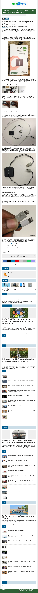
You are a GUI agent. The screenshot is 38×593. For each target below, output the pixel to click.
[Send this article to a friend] (21, 261)
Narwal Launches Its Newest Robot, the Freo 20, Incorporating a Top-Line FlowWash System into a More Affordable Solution (22, 536)
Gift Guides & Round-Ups (20, 12)
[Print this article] (25, 261)
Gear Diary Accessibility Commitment (24, 591)
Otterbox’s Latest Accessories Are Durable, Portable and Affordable (14, 289)
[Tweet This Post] (9, 261)
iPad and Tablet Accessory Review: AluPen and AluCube (32, 290)
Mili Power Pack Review (22, 289)
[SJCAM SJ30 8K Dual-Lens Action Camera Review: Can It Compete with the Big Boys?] (4, 417)
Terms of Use (32, 591)
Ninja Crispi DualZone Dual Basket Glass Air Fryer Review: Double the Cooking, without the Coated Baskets (21, 375)
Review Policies (31, 589)
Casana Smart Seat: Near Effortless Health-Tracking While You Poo (17, 556)
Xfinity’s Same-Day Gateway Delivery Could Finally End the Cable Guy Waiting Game (20, 566)
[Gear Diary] (19, 4)
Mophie (13, 26)
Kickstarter (29, 35)
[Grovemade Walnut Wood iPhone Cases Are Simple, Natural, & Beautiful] (6, 286)
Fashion (13, 12)
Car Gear (16, 10)
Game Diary (4, 12)
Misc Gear (9, 12)
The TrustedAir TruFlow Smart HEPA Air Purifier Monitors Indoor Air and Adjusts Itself (20, 496)
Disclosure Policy (22, 590)
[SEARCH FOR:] (31, 14)
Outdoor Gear (27, 10)
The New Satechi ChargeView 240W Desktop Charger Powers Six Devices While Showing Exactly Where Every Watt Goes (22, 486)
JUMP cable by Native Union (9, 35)
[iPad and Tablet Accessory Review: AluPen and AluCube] (30, 286)
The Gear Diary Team (25, 589)
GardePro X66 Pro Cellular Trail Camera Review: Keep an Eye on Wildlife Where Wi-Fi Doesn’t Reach (18, 360)
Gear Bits (4, 502)
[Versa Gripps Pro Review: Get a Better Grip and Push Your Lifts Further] (4, 397)
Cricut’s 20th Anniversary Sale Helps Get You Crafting (16, 470)
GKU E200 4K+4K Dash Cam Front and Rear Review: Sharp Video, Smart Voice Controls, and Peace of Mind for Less (21, 381)
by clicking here (20, 302)
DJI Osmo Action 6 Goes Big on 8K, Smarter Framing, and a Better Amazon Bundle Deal (20, 455)
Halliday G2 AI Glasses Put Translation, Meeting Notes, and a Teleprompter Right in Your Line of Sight (22, 562)
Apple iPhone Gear (9, 26)
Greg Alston (7, 27)
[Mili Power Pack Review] (22, 286)
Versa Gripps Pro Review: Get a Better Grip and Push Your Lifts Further (18, 395)
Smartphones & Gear (6, 10)
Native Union (17, 26)
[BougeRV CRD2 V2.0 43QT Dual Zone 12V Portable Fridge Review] (4, 407)
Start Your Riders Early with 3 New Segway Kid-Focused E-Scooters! (18, 517)
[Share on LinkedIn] (13, 261)
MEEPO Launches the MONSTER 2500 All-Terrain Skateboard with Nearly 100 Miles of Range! (21, 551)
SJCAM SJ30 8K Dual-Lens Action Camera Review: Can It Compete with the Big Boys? (20, 415)
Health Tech (21, 10)
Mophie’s (15, 112)
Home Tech (12, 10)
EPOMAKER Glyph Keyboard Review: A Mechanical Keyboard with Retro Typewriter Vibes (20, 385)
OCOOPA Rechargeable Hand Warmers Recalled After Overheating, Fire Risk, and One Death (21, 545)
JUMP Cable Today (10, 243)
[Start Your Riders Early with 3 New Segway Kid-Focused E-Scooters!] (19, 513)
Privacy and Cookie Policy (29, 590)
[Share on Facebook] (5, 261)
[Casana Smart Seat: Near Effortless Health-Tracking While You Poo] (4, 558)
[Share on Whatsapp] (29, 261)
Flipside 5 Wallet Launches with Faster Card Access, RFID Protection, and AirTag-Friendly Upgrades (21, 572)
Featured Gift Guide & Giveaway (7, 305)
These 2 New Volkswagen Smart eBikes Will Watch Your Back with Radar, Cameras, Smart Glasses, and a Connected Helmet (21, 481)
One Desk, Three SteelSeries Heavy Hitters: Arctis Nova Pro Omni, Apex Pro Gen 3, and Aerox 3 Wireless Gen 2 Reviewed (21, 401)
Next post (22, 264)
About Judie (20, 589)
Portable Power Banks (23, 26)
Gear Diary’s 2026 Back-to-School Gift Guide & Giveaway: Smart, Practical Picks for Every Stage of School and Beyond (17, 321)
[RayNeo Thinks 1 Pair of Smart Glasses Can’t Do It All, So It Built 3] (4, 462)
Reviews (3, 287)
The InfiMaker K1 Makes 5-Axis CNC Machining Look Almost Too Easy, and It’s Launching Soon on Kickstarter (22, 476)
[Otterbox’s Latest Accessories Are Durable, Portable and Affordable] (15, 286)
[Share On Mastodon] (33, 261)
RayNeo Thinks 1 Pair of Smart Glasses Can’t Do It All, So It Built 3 (17, 460)
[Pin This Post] (17, 261)
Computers (32, 10)
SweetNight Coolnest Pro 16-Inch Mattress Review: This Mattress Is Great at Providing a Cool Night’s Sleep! (21, 466)
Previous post (16, 264)
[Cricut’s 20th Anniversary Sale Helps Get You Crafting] (4, 472)
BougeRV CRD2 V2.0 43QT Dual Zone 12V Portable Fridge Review (17, 405)
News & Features (5, 427)
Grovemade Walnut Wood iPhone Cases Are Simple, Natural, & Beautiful (5, 289)
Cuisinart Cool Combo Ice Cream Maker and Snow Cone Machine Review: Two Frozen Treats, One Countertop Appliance (21, 411)
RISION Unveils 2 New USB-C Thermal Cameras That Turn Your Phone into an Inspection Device (21, 540)
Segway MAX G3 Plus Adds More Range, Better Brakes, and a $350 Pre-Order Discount (20, 491)
